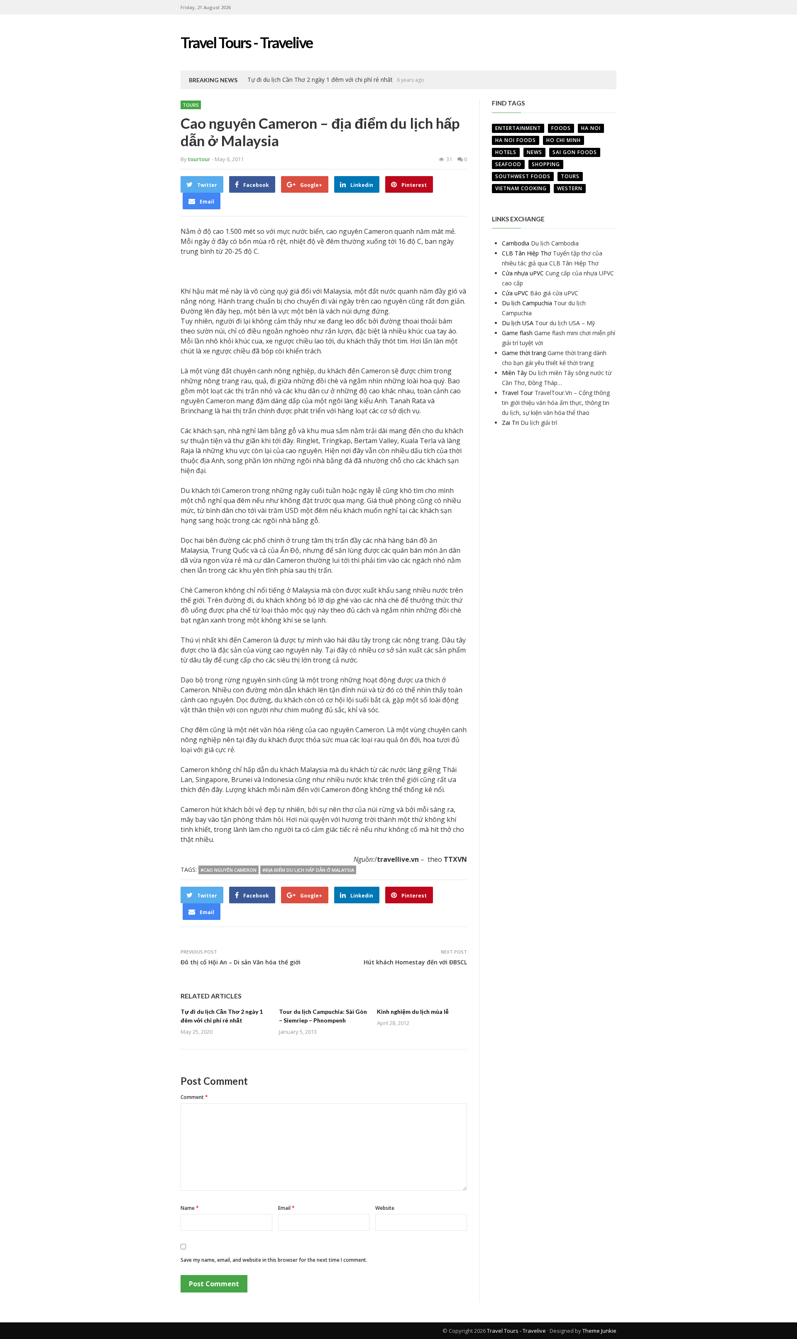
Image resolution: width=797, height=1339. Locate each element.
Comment (194, 1097)
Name (190, 1207)
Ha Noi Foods (515, 140)
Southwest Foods (522, 176)
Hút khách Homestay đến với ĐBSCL (415, 962)
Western (569, 188)
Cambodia (515, 243)
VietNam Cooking (521, 188)
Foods (561, 128)
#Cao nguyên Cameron (228, 870)
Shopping (546, 164)
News (534, 152)
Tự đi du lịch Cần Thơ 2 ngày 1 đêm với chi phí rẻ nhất (320, 79)
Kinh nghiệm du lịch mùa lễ (413, 1011)
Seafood (508, 164)
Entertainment (518, 128)
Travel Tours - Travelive (516, 1330)
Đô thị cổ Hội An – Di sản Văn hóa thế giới (241, 962)
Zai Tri (510, 423)
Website (384, 1207)
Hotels (505, 152)
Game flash (517, 333)
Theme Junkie (599, 1330)
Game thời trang (524, 353)
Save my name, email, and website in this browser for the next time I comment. (274, 1259)
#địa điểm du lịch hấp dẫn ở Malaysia (308, 870)
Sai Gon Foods (575, 152)
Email (286, 1207)
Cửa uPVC (515, 293)
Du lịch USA (517, 323)
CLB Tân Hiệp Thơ (526, 253)
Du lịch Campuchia (527, 303)
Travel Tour (517, 393)
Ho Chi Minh (563, 140)
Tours (191, 105)
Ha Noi (591, 128)
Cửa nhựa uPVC (523, 273)
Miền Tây (514, 373)
